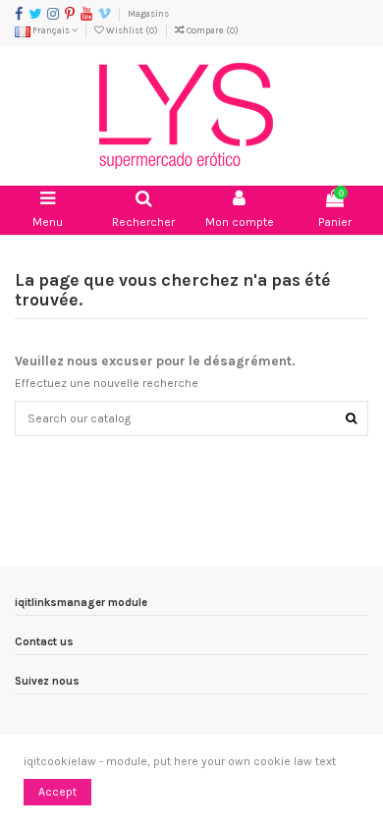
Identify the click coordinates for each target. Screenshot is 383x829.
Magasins (148, 13)
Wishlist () (132, 30)
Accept (57, 792)
